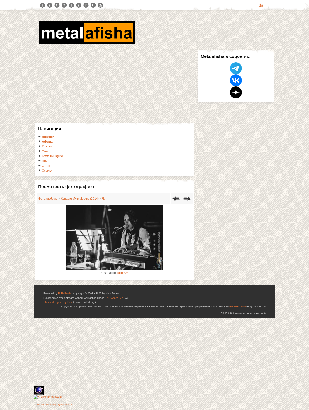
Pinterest (71, 5)
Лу (103, 198)
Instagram (49, 5)
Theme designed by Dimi (57, 302)
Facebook (86, 5)
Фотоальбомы (48, 198)
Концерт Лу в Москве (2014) (80, 198)
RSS (100, 5)
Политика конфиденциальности (53, 404)
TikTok (78, 5)
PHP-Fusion (65, 293)
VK (57, 5)
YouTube (64, 5)
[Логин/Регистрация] (262, 7)
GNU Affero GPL (114, 297)
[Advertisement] (114, 86)
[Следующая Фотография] (187, 201)
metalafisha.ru (237, 306)
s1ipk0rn (123, 272)
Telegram (42, 5)
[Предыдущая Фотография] (176, 201)
